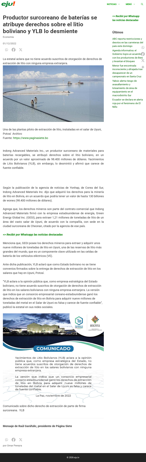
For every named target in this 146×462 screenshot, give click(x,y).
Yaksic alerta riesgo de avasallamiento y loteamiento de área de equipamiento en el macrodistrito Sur (124, 88)
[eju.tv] (9, 4)
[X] (20, 49)
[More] (142, 67)
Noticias (111, 4)
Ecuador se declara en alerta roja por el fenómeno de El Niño (127, 103)
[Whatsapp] (6, 49)
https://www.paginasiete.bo (30, 138)
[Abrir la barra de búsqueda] (142, 4)
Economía (8, 37)
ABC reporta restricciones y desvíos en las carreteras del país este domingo (127, 42)
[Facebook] (13, 49)
